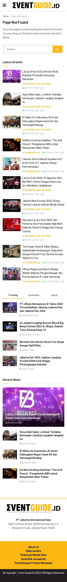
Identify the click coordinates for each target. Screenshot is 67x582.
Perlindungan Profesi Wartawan (33, 563)
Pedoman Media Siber (33, 555)
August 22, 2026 (51, 263)
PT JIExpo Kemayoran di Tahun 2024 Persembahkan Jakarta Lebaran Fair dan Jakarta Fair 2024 (41, 307)
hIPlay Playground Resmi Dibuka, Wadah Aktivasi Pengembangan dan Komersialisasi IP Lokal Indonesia (42, 273)
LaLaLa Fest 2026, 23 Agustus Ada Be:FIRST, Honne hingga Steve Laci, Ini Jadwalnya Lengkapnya (41, 181)
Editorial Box (33, 551)
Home (6, 16)
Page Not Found (19, 16)
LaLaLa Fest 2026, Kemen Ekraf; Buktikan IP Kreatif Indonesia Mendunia (40, 75)
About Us (33, 547)
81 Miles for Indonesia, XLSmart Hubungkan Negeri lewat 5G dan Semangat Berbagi (40, 121)
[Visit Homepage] (36, 5)
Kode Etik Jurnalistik (33, 559)
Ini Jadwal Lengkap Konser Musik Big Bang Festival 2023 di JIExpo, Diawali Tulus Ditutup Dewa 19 (42, 326)
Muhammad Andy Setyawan (38, 84)
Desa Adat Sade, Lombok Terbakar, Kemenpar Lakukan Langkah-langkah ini (42, 98)
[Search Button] (58, 49)
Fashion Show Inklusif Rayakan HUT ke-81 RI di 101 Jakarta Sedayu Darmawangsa (42, 163)
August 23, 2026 (31, 194)
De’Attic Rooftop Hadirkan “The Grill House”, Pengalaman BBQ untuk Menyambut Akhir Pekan (42, 144)
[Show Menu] (4, 5)
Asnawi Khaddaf (33, 153)
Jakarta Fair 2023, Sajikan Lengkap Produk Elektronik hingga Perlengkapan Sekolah (40, 361)
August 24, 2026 (31, 88)
